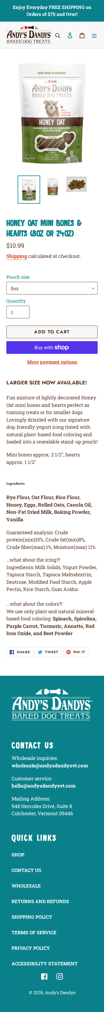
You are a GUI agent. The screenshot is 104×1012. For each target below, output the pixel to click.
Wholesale (26, 886)
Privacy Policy (31, 948)
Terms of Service (34, 932)
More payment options (52, 362)
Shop (18, 854)
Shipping (16, 256)
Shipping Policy (32, 917)
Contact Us (26, 870)
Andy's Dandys (60, 992)
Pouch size (17, 277)
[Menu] (94, 35)
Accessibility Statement (45, 963)
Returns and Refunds (40, 901)
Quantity (16, 301)
